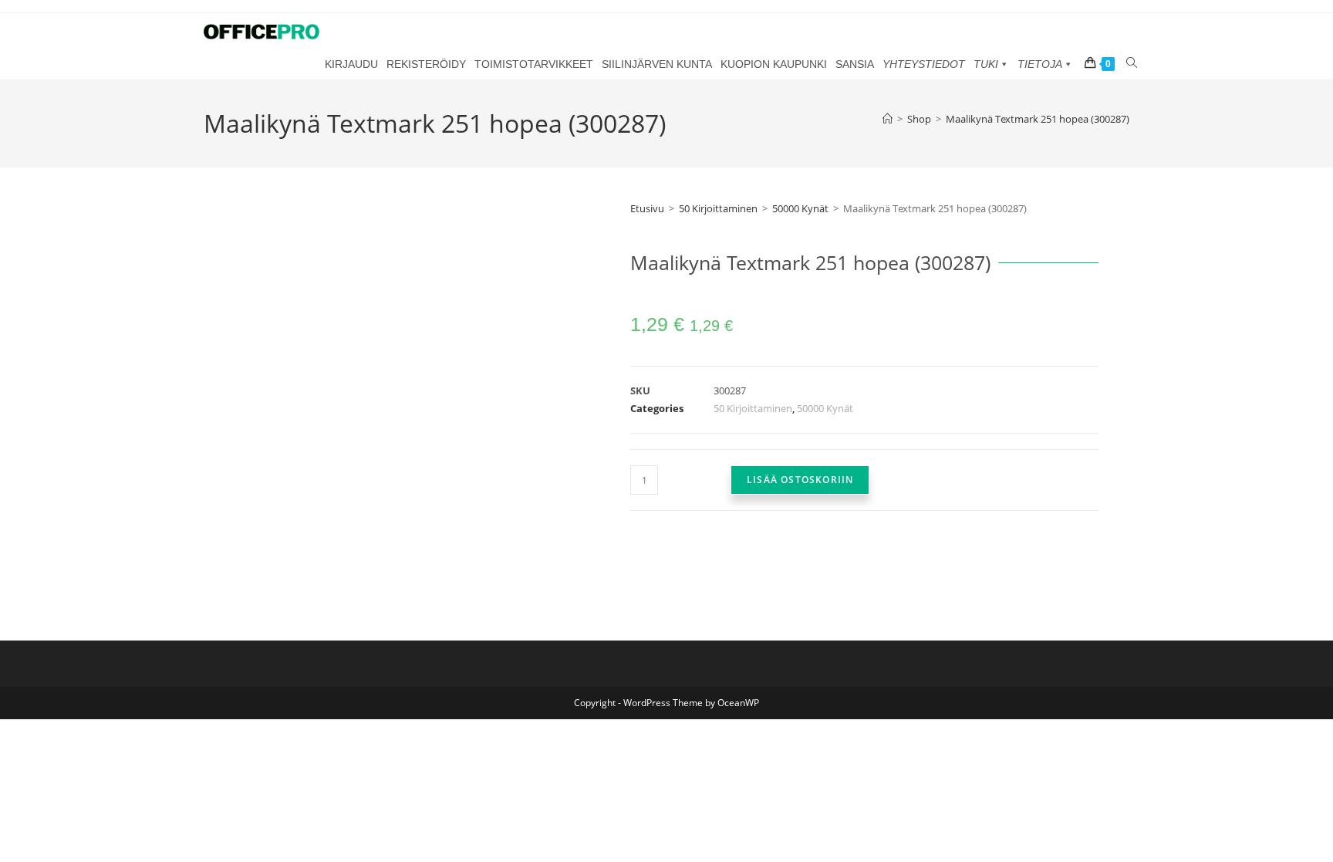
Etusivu (647, 208)
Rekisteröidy (426, 64)
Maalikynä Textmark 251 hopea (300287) (1037, 119)
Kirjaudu (351, 64)
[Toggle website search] (1131, 63)
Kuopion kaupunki (773, 64)
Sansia (854, 64)
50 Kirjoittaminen (718, 208)
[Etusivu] (887, 119)
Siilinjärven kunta (657, 64)
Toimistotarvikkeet (533, 64)
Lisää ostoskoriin (800, 479)
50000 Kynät (800, 208)
